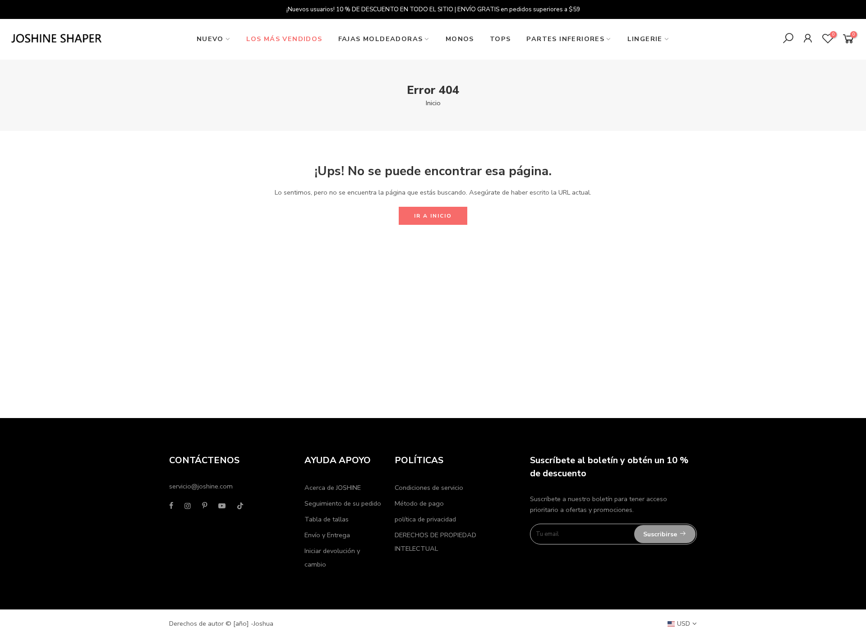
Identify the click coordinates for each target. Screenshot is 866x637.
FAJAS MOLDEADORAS (380, 38)
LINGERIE (645, 38)
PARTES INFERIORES (565, 38)
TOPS (500, 38)
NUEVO (210, 38)
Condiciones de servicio (429, 487)
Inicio (433, 102)
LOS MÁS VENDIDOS (284, 38)
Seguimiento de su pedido (342, 503)
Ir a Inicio (433, 215)
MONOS (460, 38)
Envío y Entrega (327, 534)
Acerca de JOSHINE (332, 487)
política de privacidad (425, 519)
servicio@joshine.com (201, 486)
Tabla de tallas (326, 519)
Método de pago (419, 503)
